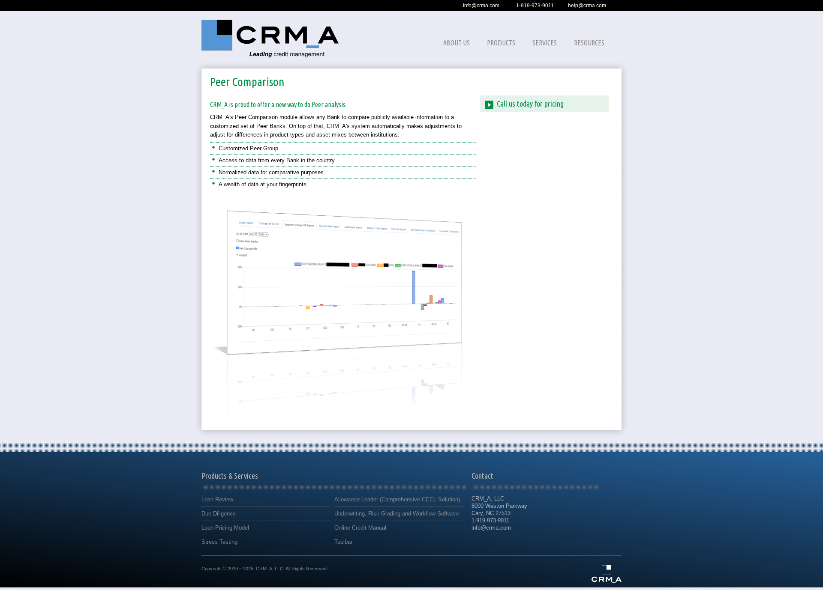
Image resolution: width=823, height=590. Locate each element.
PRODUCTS (501, 43)
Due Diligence (218, 513)
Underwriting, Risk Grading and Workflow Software (396, 513)
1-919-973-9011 (535, 6)
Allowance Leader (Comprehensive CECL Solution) (397, 499)
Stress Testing (219, 542)
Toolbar (343, 542)
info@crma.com (481, 6)
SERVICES (544, 43)
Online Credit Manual (360, 527)
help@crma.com (587, 6)
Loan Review (217, 499)
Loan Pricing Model (225, 527)
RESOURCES (589, 43)
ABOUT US (456, 43)
